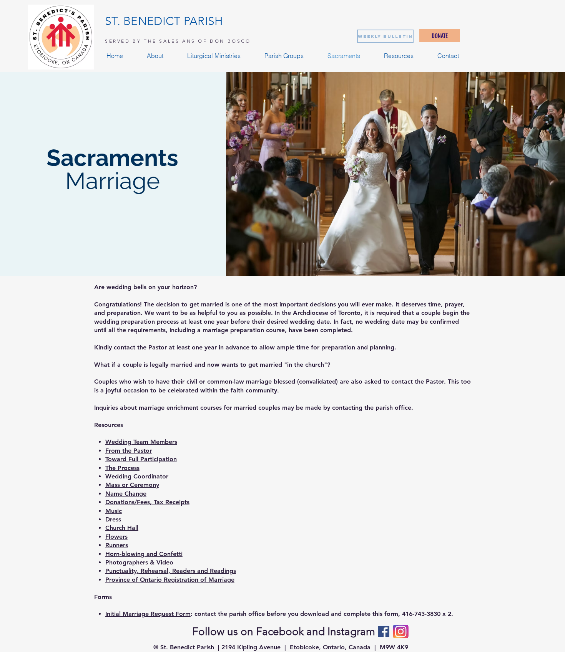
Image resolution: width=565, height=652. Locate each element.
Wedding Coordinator (136, 476)
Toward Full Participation (141, 459)
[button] (155, 56)
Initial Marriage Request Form (148, 613)
